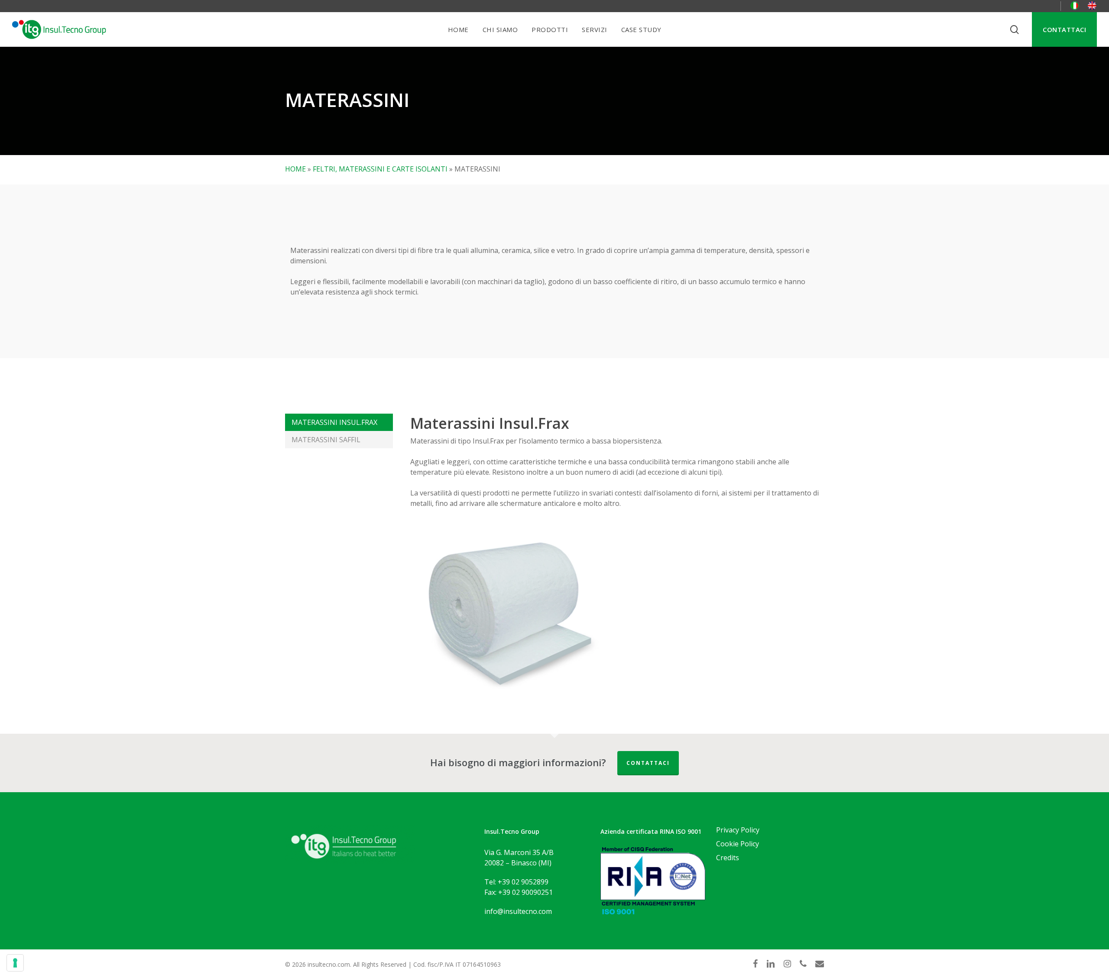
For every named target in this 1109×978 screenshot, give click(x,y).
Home (295, 169)
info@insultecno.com (518, 911)
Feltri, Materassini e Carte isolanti (380, 169)
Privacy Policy (737, 830)
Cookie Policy (737, 843)
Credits (727, 857)
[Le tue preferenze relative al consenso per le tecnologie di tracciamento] (15, 963)
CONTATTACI (648, 763)
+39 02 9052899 (523, 882)
